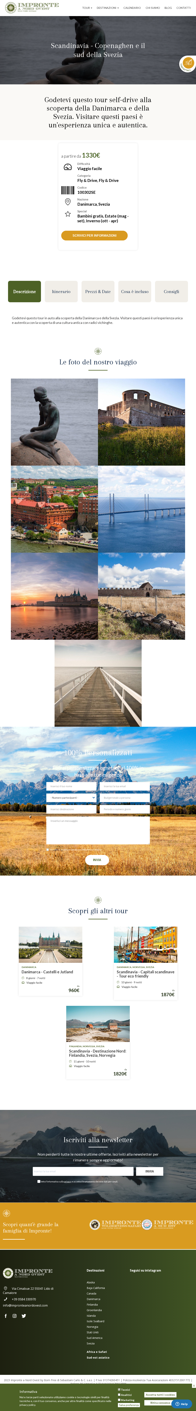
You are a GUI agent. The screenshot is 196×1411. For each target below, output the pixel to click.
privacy (67, 1181)
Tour (86, 7)
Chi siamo (153, 7)
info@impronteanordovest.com (25, 1305)
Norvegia (92, 1327)
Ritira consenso (160, 1402)
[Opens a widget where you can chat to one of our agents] (181, 1404)
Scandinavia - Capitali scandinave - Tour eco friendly (145, 974)
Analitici (126, 1394)
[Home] (33, 7)
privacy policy (27, 1404)
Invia (97, 860)
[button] (54, 422)
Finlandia (92, 1304)
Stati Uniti (93, 1332)
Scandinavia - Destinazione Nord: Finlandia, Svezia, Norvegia (97, 1053)
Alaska (91, 1282)
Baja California (96, 1288)
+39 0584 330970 (24, 1299)
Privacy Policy (94, 849)
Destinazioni (107, 7)
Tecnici (125, 1389)
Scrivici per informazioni (94, 235)
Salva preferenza (129, 1405)
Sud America (94, 1338)
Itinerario (61, 291)
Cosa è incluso (135, 291)
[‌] (7, 1316)
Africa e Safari (97, 1352)
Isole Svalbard (95, 1321)
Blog (168, 7)
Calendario (132, 7)
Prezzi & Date (98, 291)
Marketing (127, 1400)
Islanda (91, 1315)
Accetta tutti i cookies (160, 1394)
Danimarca (93, 1299)
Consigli (171, 291)
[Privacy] (48, 850)
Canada (91, 1293)
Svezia (91, 1343)
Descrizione (24, 291)
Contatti (183, 7)
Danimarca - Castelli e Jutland (47, 972)
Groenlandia (94, 1310)
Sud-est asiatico (98, 1357)
